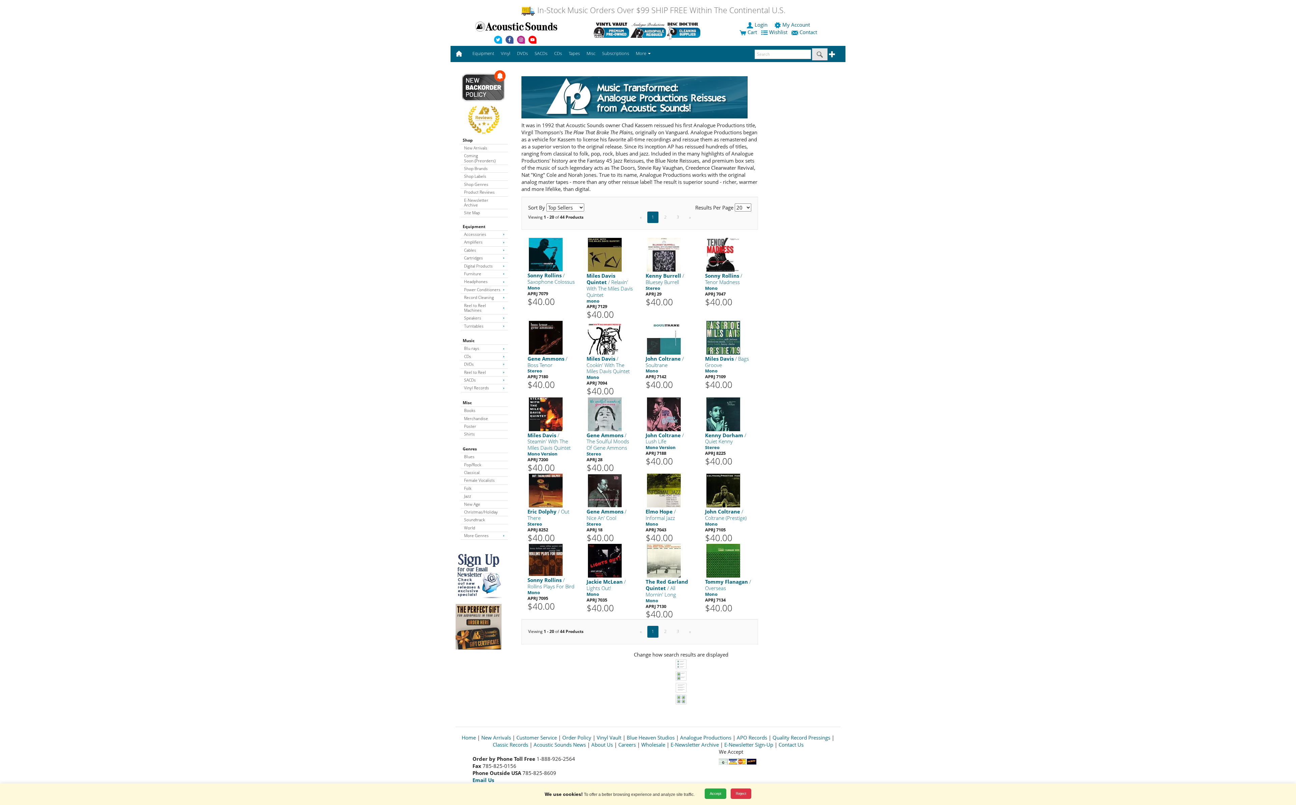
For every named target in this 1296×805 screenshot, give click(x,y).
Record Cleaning (479, 297)
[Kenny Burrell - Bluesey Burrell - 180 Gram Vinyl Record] (664, 254)
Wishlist (778, 32)
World (469, 528)
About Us (602, 744)
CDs (467, 356)
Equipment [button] (483, 53)
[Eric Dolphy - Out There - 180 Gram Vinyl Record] (546, 490)
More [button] (641, 53)
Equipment (474, 226)
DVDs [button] (522, 53)
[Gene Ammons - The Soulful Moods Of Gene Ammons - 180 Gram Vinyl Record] (605, 414)
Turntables (474, 326)
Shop (468, 140)
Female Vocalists (479, 480)
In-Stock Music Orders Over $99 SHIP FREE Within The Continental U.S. (660, 10)
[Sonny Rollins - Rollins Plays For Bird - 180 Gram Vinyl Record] (546, 559)
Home (469, 737)
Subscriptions (615, 53)
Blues (469, 457)
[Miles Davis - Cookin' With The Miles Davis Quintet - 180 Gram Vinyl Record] (605, 337)
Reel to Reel (475, 372)
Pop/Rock (472, 465)
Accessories (475, 234)
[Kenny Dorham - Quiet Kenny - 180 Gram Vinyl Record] (723, 414)
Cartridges (473, 258)
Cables (470, 250)
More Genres (476, 535)
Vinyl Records (476, 388)
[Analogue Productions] (648, 30)
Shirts (469, 434)
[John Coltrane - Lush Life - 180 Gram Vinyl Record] (664, 414)
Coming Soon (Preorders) (479, 158)
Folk (467, 488)
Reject (741, 794)
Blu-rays (471, 348)
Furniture (472, 274)
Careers (627, 744)
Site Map (472, 213)
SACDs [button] (541, 53)
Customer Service (536, 737)
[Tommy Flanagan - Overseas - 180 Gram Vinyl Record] (723, 560)
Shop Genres (476, 184)
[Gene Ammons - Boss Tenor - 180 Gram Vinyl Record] (546, 337)
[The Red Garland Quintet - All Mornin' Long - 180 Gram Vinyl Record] (664, 560)
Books (470, 410)
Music (469, 340)
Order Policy (576, 737)
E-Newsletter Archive (476, 202)
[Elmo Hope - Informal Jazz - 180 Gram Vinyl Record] (664, 490)
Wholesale (653, 744)
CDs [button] (558, 53)
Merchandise (476, 418)
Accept (715, 794)
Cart (751, 32)
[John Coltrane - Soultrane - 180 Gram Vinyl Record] (664, 337)
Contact (808, 32)
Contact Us (791, 744)
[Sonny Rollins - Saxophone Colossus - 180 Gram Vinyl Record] (546, 254)
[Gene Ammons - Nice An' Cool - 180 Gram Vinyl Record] (605, 490)
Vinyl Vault (609, 737)
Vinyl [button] (505, 53)
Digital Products (478, 266)
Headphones (476, 281)
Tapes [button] (574, 53)
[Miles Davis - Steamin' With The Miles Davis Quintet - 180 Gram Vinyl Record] (546, 414)
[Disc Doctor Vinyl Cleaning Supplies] (685, 30)
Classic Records (510, 744)
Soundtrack (474, 520)
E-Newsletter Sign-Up (748, 744)
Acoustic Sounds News (560, 744)
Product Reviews (479, 192)
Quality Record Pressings (801, 737)
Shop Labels (475, 176)
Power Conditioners (482, 290)
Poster (470, 426)
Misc (467, 403)
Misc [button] (591, 53)
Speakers (472, 318)
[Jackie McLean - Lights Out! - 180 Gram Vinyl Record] (605, 560)
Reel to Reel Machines (475, 308)
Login (761, 24)
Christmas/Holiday (481, 512)
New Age (472, 504)
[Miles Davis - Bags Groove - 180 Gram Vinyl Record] (723, 337)
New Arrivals (475, 148)
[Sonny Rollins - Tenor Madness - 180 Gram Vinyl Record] (723, 254)
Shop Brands (476, 168)
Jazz (467, 496)
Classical (472, 472)
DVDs (469, 364)
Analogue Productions (705, 737)
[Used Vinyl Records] (611, 30)
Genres (470, 449)
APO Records (752, 737)
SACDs (470, 380)
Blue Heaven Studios (651, 737)
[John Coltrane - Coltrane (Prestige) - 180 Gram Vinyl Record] (723, 490)
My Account (796, 24)
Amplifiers (473, 242)
